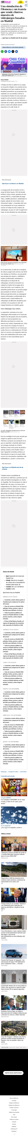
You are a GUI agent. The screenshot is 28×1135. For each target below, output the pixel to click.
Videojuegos (4, 771)
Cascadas (24, 1047)
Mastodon (14, 1131)
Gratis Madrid (23, 771)
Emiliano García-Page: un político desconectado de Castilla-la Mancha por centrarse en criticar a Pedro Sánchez (14, 1013)
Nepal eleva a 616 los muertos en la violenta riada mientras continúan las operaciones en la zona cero (13, 880)
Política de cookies (14, 1119)
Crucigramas (17, 1047)
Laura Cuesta (4, 940)
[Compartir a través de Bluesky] (9, 51)
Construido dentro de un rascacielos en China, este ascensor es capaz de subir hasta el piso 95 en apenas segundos (13, 987)
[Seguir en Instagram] (11, 1089)
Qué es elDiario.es (14, 1098)
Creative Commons (14, 1107)
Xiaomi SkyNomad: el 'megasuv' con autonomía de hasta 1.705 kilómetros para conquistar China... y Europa (13, 961)
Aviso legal (14, 1110)
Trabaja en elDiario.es (14, 1103)
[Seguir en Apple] (8, 1081)
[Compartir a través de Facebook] (5, 51)
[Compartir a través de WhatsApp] (2, 51)
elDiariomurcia (4, 858)
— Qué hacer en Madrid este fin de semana (14, 38)
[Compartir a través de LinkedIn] (16, 51)
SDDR (21, 1047)
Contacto (14, 1121)
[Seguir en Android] (4, 1081)
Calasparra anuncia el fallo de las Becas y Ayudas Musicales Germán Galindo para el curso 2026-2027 (13, 854)
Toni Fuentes (4, 965)
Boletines (14, 1126)
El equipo (14, 1100)
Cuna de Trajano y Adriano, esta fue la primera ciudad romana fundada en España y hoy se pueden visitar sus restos (13, 1039)
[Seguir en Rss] (18, 1089)
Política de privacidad (14, 1112)
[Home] (7, 2)
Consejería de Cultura (13, 771)
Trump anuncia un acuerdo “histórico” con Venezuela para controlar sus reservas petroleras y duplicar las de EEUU (13, 906)
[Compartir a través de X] (13, 51)
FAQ (14, 1114)
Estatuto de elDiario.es (14, 1105)
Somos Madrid (4, 79)
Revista (14, 1124)
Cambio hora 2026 (12, 1047)
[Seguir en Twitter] (4, 1089)
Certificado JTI (14, 1129)
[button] (26, 2)
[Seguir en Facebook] (8, 1089)
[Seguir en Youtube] (15, 1089)
